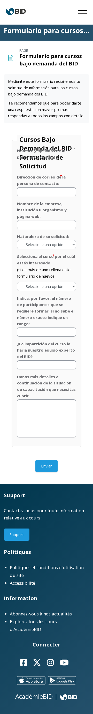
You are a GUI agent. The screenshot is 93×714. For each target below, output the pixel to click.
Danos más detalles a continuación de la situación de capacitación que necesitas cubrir (46, 386)
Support (17, 534)
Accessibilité (22, 583)
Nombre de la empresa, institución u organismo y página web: (42, 210)
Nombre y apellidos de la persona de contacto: (41, 154)
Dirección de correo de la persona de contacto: (41, 180)
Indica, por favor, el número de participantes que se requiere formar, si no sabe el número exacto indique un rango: (45, 311)
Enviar (46, 465)
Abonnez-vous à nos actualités (41, 614)
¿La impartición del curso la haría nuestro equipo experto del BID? (46, 350)
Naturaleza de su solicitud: (43, 236)
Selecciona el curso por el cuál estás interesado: (46, 259)
